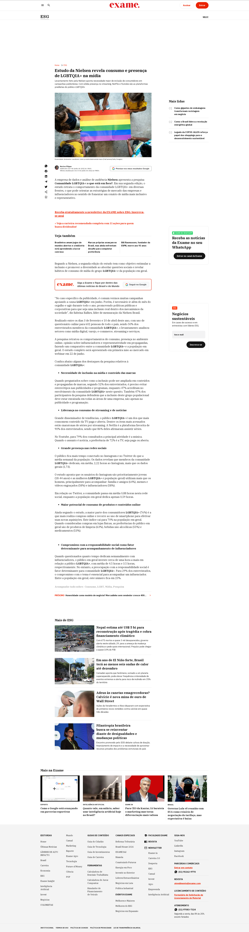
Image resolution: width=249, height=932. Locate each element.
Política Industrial (124, 888)
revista (152, 841)
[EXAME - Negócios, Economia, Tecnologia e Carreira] (124, 5)
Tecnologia (71, 861)
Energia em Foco (124, 867)
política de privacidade (100, 928)
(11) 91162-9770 (187, 872)
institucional (47, 928)
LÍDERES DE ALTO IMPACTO (49, 853)
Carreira (44, 865)
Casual (69, 840)
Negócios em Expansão (127, 911)
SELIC (206, 17)
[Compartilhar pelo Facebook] (46, 171)
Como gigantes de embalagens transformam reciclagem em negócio (189, 111)
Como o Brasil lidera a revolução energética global (190, 123)
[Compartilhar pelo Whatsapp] (46, 166)
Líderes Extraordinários (127, 878)
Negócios (44, 899)
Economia (45, 870)
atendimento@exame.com (187, 883)
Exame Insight (47, 881)
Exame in (153, 853)
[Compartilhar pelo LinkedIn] (46, 176)
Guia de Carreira (95, 857)
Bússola (119, 857)
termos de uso (62, 928)
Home (57, 65)
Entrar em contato (183, 867)
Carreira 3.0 (154, 858)
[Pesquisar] (49, 5)
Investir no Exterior (125, 872)
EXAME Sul (121, 852)
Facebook (179, 856)
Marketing (71, 845)
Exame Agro (72, 856)
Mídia (108, 586)
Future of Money (74, 866)
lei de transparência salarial (127, 928)
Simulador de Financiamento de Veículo (94, 891)
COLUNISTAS (46, 905)
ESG (44, 16)
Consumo (90, 586)
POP (68, 877)
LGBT (100, 586)
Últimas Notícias (48, 847)
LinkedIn (178, 845)
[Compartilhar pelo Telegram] (46, 181)
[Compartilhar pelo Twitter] (46, 186)
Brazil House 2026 (125, 847)
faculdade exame (157, 835)
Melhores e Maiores (125, 900)
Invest (43, 894)
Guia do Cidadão (95, 841)
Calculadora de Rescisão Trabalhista (97, 873)
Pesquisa (118, 586)
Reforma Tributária (125, 841)
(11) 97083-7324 (187, 909)
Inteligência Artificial (46, 888)
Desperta (152, 863)
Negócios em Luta (124, 883)
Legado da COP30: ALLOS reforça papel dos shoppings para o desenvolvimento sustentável (191, 135)
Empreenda (154, 889)
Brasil (43, 860)
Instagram (179, 851)
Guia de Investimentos (98, 852)
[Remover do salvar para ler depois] (46, 197)
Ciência (69, 871)
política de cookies (79, 928)
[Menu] (42, 5)
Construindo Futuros (126, 862)
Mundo (69, 835)
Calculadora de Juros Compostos (97, 881)
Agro (150, 884)
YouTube (178, 840)
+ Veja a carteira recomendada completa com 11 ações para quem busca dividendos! (94, 225)
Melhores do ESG (124, 906)
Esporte (70, 851)
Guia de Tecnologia (96, 847)
